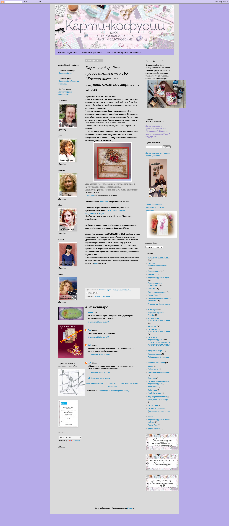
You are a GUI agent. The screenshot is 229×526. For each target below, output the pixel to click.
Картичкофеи (154, 271)
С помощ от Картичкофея (159, 304)
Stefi (89, 345)
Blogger (130, 508)
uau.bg (150, 366)
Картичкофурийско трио (158, 277)
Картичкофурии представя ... (155, 284)
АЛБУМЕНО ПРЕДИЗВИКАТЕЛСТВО (159, 319)
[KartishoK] (71, 395)
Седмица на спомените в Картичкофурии (158, 382)
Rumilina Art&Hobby (156, 362)
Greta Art (151, 288)
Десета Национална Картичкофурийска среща (159, 409)
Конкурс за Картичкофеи (158, 399)
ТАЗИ (96, 263)
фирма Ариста (154, 428)
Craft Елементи (154, 393)
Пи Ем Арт (153, 405)
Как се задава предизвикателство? (124, 52)
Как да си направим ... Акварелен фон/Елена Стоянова (155, 207)
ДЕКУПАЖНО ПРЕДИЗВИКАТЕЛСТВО (159, 330)
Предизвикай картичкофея (159, 372)
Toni (89, 330)
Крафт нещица (154, 353)
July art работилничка (157, 396)
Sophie (90, 312)
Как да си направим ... (157, 292)
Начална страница (67, 52)
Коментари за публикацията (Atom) (114, 390)
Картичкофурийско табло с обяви (159, 420)
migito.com (152, 326)
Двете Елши (153, 295)
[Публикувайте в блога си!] (89, 293)
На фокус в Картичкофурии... (155, 338)
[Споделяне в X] (92, 293)
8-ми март (152, 309)
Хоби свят (152, 390)
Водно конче (153, 369)
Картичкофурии (65, 73)
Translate (76, 440)
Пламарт (152, 378)
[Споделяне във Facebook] (94, 293)
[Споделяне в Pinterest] (96, 293)
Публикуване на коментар (99, 378)
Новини (151, 274)
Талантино (152, 386)
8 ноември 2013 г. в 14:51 (98, 337)
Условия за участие (91, 52)
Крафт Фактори (155, 350)
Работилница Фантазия (158, 357)
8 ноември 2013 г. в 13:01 (98, 321)
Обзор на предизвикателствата (157, 264)
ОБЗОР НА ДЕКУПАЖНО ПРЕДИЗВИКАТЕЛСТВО (159, 343)
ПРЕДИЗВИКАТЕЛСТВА (104, 296)
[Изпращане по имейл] (87, 293)
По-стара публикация (130, 383)
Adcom (150, 416)
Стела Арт (153, 425)
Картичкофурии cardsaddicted (65, 93)
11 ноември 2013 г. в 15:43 (99, 354)
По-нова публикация (94, 383)
